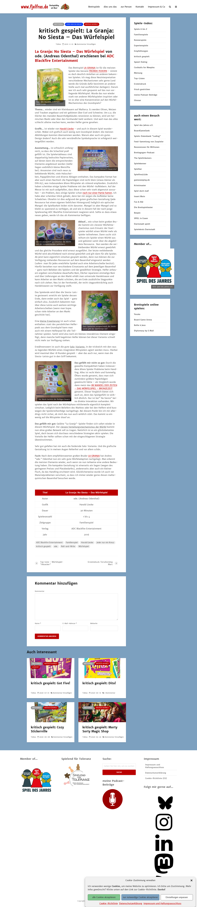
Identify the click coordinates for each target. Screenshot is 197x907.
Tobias (58, 44)
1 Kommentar (110, 693)
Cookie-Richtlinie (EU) (156, 778)
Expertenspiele (141, 45)
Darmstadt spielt (142, 224)
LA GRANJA (89, 67)
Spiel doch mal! (141, 191)
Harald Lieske (87, 542)
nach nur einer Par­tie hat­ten (97, 192)
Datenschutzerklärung (130, 903)
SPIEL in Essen (141, 218)
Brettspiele (94, 6)
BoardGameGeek (142, 130)
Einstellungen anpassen (177, 897)
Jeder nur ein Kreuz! (74, 24)
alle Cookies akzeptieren (104, 897)
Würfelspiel (84, 546)
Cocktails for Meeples (144, 67)
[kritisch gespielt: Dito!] (102, 667)
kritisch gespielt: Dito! (99, 683)
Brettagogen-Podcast (144, 152)
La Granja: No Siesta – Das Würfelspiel (69, 51)
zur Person (126, 6)
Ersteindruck (140, 84)
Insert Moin (139, 196)
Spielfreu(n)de (141, 174)
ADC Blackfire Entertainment (74, 58)
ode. (56, 546)
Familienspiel (72, 542)
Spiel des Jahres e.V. (143, 125)
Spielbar (138, 169)
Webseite (93, 623)
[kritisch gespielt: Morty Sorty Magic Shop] (102, 712)
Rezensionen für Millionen (146, 147)
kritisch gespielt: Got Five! (50, 683)
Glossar (137, 100)
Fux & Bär (138, 202)
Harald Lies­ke (67, 128)
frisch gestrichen (142, 89)
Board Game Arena (143, 320)
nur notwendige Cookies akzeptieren (140, 897)
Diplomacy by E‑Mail (144, 331)
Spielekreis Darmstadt (144, 229)
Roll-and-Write (68, 546)
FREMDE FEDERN (98, 71)
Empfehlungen (141, 51)
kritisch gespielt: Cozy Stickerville (47, 729)
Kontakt (140, 6)
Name (38, 623)
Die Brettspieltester (143, 207)
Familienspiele (141, 34)
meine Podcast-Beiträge (145, 95)
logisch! (35, 667)
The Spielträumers (142, 158)
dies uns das (110, 6)
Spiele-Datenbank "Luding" (147, 136)
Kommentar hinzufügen (86, 44)
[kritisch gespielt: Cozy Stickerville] (50, 712)
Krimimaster (140, 185)
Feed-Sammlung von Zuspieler (148, 141)
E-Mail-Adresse (70, 623)
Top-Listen (139, 78)
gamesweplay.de (142, 180)
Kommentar (39, 591)
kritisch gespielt (91, 24)
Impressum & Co (156, 6)
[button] (191, 880)
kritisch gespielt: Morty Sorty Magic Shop (99, 729)
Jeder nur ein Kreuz (105, 542)
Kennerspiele (140, 40)
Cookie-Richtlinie (108, 903)
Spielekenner (140, 163)
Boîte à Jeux (140, 325)
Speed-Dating (140, 62)
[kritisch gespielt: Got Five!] (50, 667)
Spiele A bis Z (140, 29)
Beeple (137, 213)
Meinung (138, 73)
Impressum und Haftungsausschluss (162, 903)
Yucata (137, 314)
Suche (119, 772)
